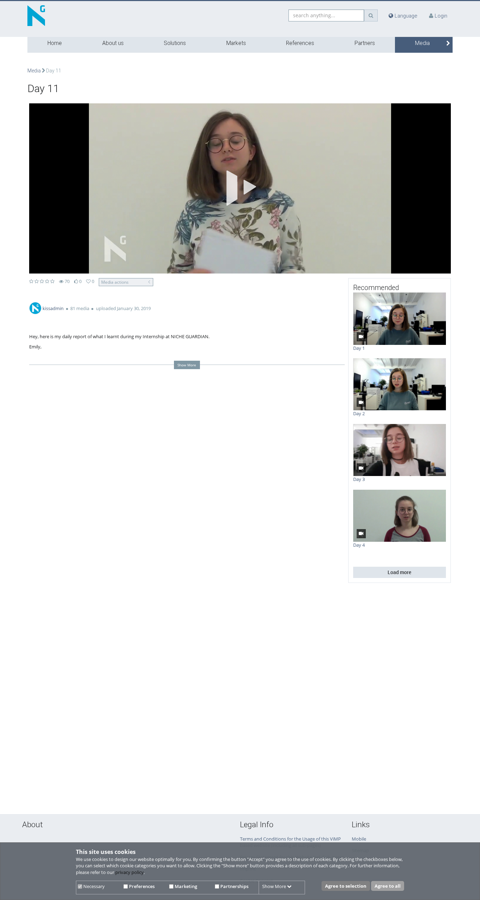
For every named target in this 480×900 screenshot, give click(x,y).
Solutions (175, 43)
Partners (365, 43)
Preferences (141, 886)
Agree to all (388, 886)
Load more (399, 572)
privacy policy (129, 872)
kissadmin (53, 308)
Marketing (185, 886)
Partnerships (233, 886)
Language (405, 16)
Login (441, 16)
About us (113, 43)
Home (54, 43)
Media (422, 43)
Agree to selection (346, 886)
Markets (236, 43)
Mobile (359, 839)
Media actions (115, 282)
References (300, 43)
